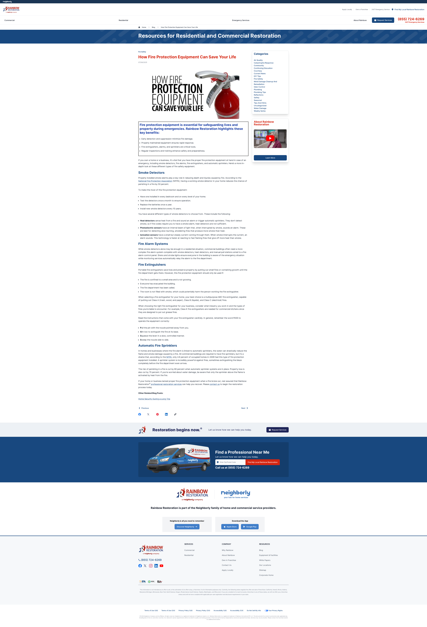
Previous (145, 408)
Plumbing (258, 89)
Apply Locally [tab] (347, 9)
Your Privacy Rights (275, 610)
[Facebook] (140, 414)
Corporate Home (266, 575)
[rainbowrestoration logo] (157, 549)
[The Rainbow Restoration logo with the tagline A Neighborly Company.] (192, 494)
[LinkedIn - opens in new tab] (156, 566)
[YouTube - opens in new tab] (161, 566)
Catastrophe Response (263, 63)
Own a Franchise (229, 560)
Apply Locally (227, 570)
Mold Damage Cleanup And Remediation (265, 82)
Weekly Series (260, 111)
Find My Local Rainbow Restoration (263, 462)
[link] (175, 414)
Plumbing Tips (260, 92)
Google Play (251, 527)
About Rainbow (228, 555)
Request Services (279, 430)
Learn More (270, 158)
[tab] (407, 9)
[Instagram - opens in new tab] (151, 566)
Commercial (189, 550)
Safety (256, 97)
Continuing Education (263, 68)
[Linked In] (167, 414)
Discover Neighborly (185, 527)
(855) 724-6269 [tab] (411, 19)
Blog (261, 550)
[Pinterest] (158, 414)
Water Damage (260, 108)
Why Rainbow (227, 550)
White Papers (264, 560)
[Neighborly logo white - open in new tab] (7, 2)
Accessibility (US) (220, 610)
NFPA (169, 357)
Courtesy (258, 71)
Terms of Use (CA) (168, 610)
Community (259, 65)
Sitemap (262, 570)
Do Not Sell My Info (254, 610)
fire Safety (142, 52)
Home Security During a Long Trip (154, 399)
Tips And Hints (260, 103)
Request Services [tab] (384, 20)
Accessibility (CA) (236, 610)
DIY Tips (257, 76)
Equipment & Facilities (268, 555)
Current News (260, 73)
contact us (215, 384)
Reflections (258, 95)
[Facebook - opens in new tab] (140, 566)
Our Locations (265, 565)
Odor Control (259, 87)
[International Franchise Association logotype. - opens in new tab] (151, 581)
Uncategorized (260, 105)
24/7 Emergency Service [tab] (381, 9)
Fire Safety (258, 79)
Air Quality (258, 60)
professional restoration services (166, 384)
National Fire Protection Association (155, 181)
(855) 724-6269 (238, 467)
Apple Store (232, 527)
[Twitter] (149, 414)
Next (243, 408)
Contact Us (226, 565)
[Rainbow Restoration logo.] (11, 9)
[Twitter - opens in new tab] (145, 566)
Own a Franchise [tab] (362, 9)
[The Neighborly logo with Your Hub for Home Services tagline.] (235, 494)
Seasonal (258, 100)
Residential (188, 555)
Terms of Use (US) (151, 610)
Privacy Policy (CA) (203, 610)
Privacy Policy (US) (185, 610)
